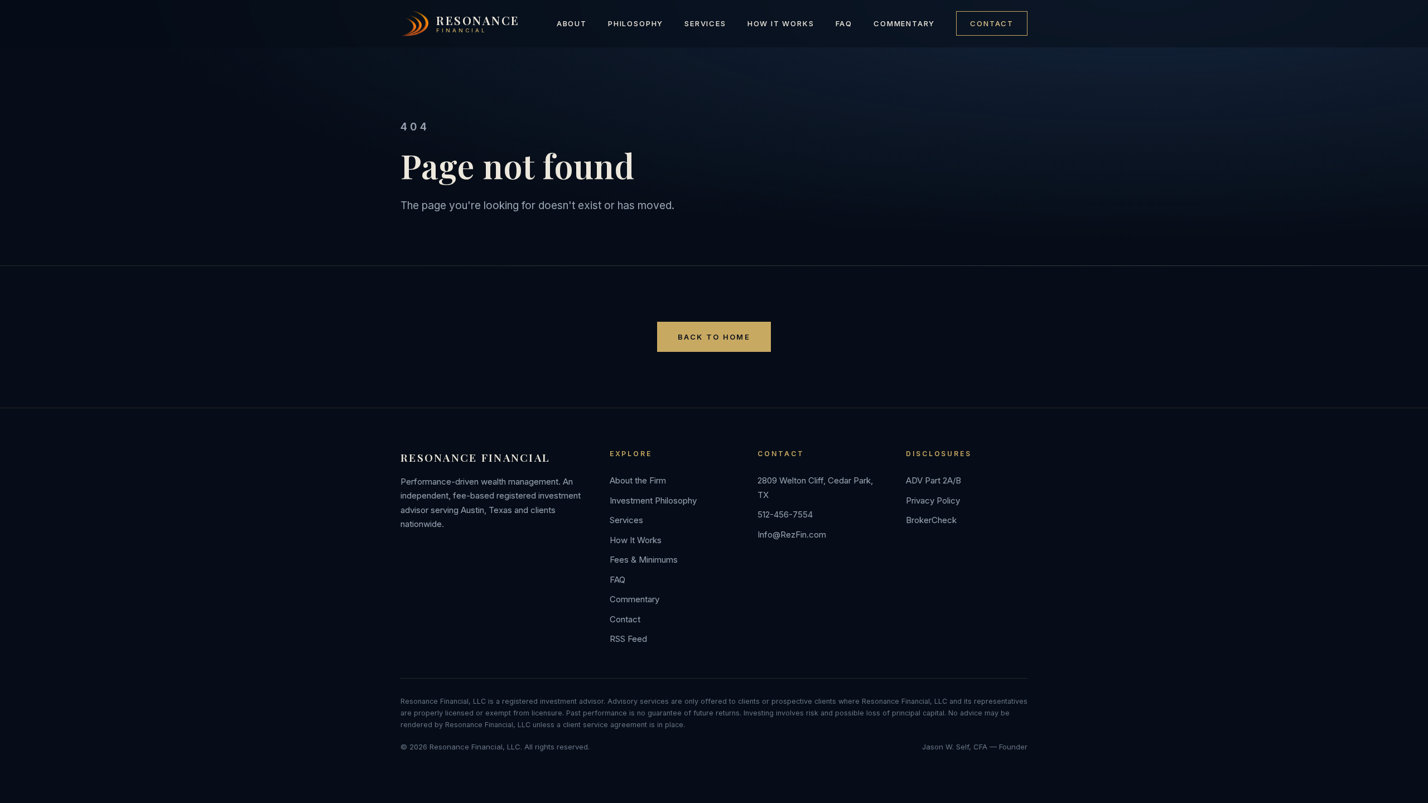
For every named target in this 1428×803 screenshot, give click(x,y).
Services (705, 23)
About (572, 23)
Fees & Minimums (644, 559)
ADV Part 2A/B (933, 480)
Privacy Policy (933, 500)
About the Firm (638, 480)
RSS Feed (628, 638)
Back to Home (714, 336)
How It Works (780, 23)
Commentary (904, 23)
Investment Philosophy (653, 500)
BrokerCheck (931, 520)
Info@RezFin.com (792, 534)
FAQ (844, 23)
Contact (992, 23)
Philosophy (635, 23)
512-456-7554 (785, 514)
